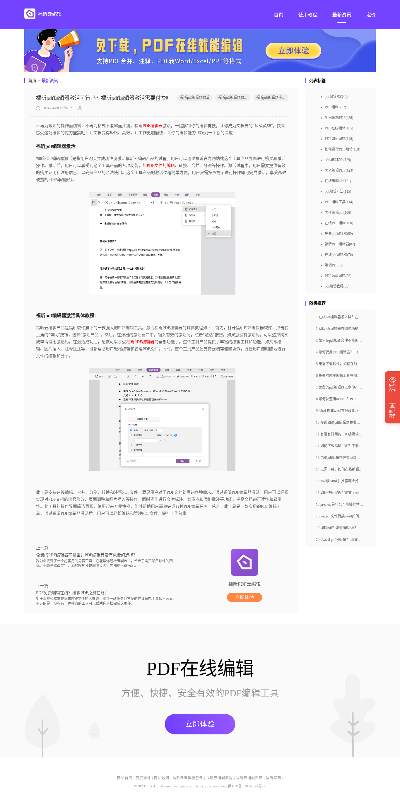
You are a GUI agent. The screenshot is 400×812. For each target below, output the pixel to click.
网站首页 (124, 778)
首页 (32, 80)
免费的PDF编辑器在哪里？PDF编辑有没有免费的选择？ (86, 555)
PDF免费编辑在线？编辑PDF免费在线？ (72, 593)
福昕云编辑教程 (219, 778)
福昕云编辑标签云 (187, 778)
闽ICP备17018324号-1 (247, 786)
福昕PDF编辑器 (140, 342)
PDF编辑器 (153, 126)
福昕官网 (273, 778)
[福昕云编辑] (29, 13)
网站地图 (161, 778)
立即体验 (244, 597)
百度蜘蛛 (143, 778)
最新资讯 (50, 80)
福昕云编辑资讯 (249, 778)
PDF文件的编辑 (161, 165)
